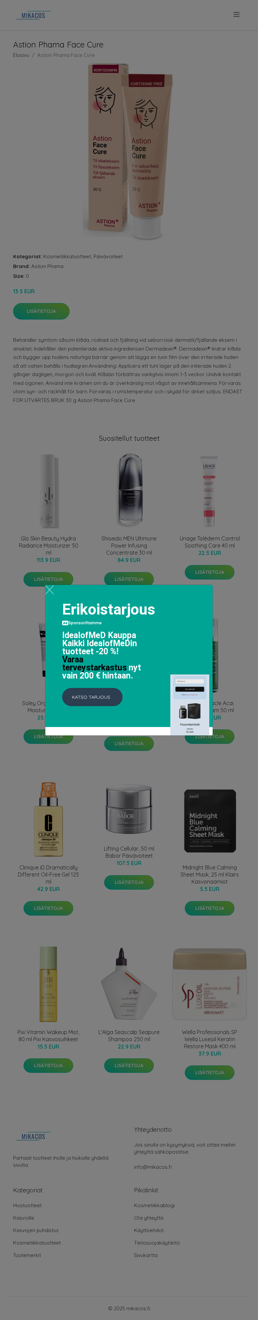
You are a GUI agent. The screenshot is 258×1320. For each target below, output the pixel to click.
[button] (92, 697)
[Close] (49, 590)
